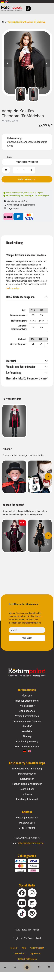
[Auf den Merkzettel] (6, 170)
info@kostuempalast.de (31, 843)
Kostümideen (27, 778)
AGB (24, 948)
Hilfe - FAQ (27, 726)
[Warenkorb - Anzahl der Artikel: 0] (49, 967)
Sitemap (27, 736)
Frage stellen (12, 208)
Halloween (27, 794)
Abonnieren (27, 638)
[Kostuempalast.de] (12, 8)
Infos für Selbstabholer (27, 700)
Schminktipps (27, 789)
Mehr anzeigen (13, 288)
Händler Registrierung (27, 741)
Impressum (35, 953)
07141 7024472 (31, 838)
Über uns (27, 695)
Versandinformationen (27, 716)
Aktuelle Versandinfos (16, 201)
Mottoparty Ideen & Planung (27, 768)
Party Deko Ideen (27, 773)
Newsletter (27, 731)
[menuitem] (2, 1)
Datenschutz (20, 953)
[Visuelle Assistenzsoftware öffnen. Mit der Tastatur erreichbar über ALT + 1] (26, 8)
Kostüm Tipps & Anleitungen (27, 783)
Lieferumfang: (14, 138)
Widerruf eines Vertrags (27, 746)
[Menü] (5, 967)
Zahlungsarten (27, 711)
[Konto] (39, 967)
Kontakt (13, 948)
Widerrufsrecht (37, 948)
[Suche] (15, 967)
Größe (9, 157)
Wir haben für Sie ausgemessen (21, 205)
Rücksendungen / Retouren (27, 721)
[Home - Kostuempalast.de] (27, 672)
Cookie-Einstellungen (27, 959)
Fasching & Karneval (27, 799)
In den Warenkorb (27, 179)
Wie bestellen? (27, 705)
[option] (27, 62)
